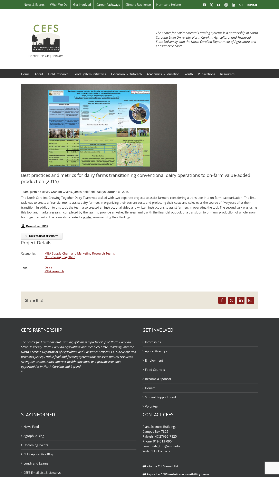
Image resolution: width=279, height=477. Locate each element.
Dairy (48, 267)
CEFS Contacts (160, 451)
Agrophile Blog (33, 436)
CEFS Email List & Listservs (42, 472)
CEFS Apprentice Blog (38, 454)
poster (87, 217)
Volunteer (152, 406)
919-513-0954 (163, 441)
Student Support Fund (160, 397)
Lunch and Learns (35, 463)
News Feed (31, 426)
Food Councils (155, 370)
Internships (153, 342)
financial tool (58, 202)
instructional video (117, 207)
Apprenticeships (156, 351)
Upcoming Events (35, 445)
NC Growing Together (60, 257)
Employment (154, 360)
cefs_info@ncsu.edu (166, 446)
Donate (150, 388)
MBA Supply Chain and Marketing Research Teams (80, 253)
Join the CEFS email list (162, 466)
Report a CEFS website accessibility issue (177, 474)
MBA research (54, 271)
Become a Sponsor (158, 379)
